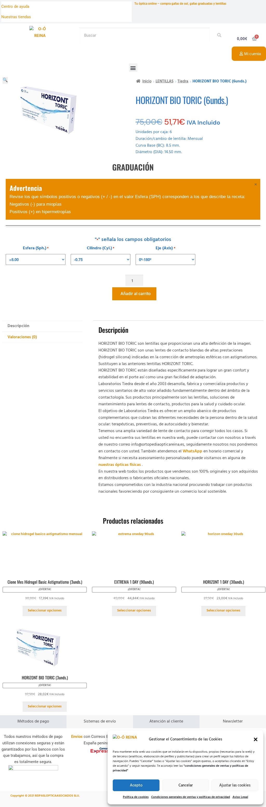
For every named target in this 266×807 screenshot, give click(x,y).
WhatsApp (192, 451)
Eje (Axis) (165, 248)
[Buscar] (217, 35)
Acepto (136, 785)
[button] (255, 739)
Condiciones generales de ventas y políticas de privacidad (190, 797)
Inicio (146, 81)
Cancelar (185, 785)
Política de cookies (136, 797)
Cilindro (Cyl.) (100, 248)
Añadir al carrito (136, 293)
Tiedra (182, 81)
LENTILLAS (165, 81)
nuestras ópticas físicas (119, 464)
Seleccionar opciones (45, 611)
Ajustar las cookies (234, 785)
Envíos (77, 736)
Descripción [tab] (18, 326)
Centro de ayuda (15, 6)
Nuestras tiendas (16, 17)
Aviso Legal (240, 797)
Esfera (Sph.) (36, 248)
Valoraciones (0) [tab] (22, 337)
